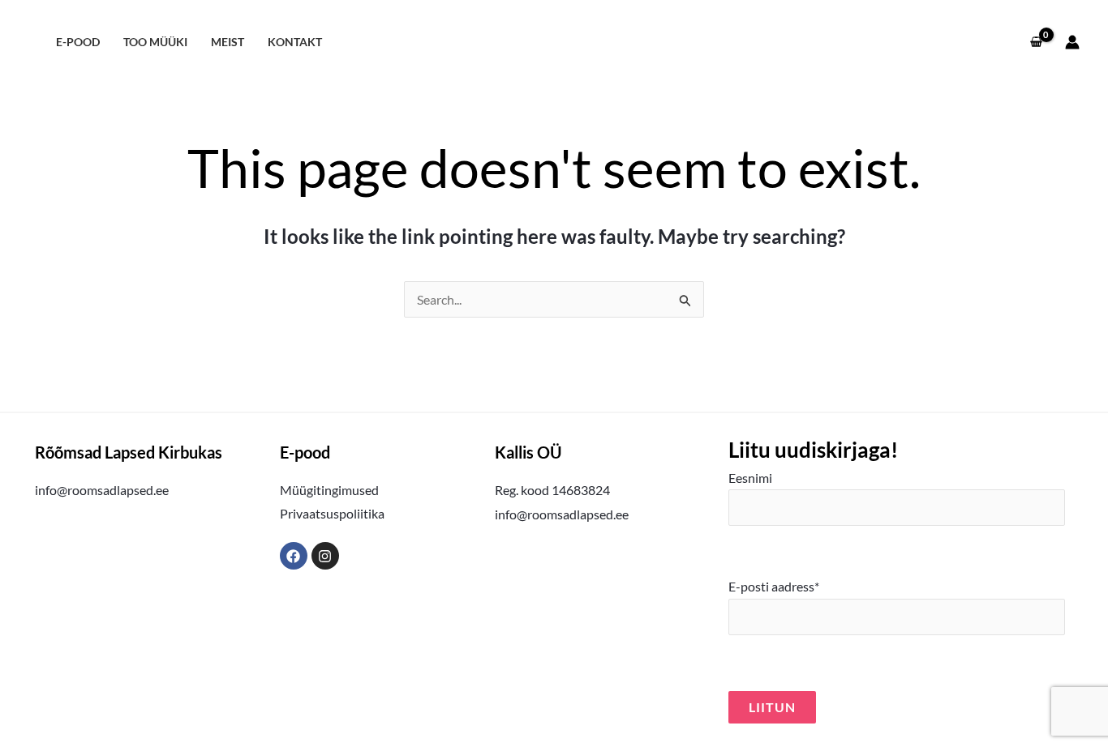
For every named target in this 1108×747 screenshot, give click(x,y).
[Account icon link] (1072, 42)
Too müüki (155, 42)
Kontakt (295, 42)
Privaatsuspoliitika (332, 513)
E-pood (78, 42)
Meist (227, 42)
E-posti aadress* (773, 586)
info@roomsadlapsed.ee (102, 489)
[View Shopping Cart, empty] (1036, 42)
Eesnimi (750, 477)
